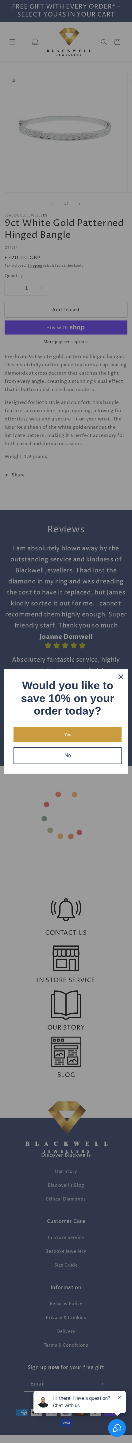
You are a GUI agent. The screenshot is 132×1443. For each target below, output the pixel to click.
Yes (67, 734)
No (67, 755)
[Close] (121, 676)
